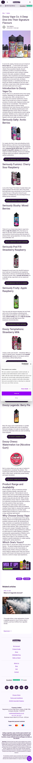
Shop (16, 652)
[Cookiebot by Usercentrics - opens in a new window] (21, 364)
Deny (16, 398)
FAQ (16, 669)
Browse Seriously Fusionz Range (16, 200)
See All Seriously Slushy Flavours (16, 241)
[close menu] (7, 2)
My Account (16, 646)
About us (16, 663)
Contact (16, 672)
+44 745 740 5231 (16, 715)
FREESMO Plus (16, 655)
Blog (3, 13)
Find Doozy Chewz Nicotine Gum (16, 479)
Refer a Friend (16, 658)
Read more (7, 631)
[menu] (3, 2)
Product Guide (16, 649)
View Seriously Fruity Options (16, 324)
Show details (24, 388)
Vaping (8, 13)
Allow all (16, 393)
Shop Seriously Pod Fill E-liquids (16, 283)
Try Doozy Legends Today (16, 436)
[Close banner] (30, 364)
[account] (30, 2)
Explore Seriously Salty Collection (16, 159)
